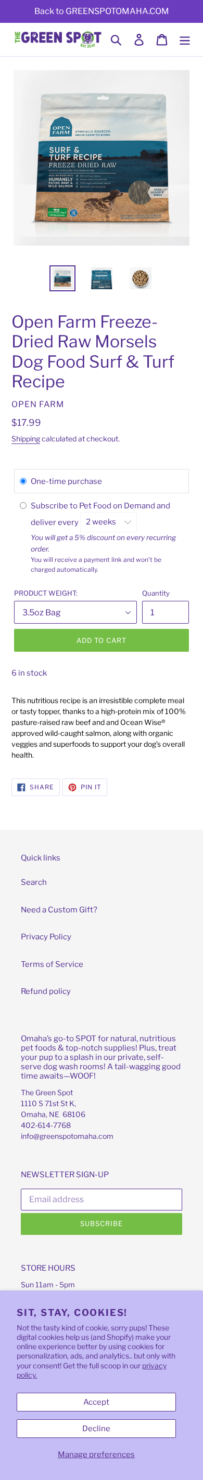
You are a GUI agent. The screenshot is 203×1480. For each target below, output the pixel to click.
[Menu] (184, 39)
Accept (96, 1402)
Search (34, 882)
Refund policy (46, 991)
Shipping (25, 438)
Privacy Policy (46, 936)
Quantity (156, 593)
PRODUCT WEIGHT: (46, 593)
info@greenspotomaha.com (67, 1136)
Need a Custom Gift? (59, 909)
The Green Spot (47, 1092)
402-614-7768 (46, 1125)
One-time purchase (66, 481)
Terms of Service (52, 964)
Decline (96, 1428)
